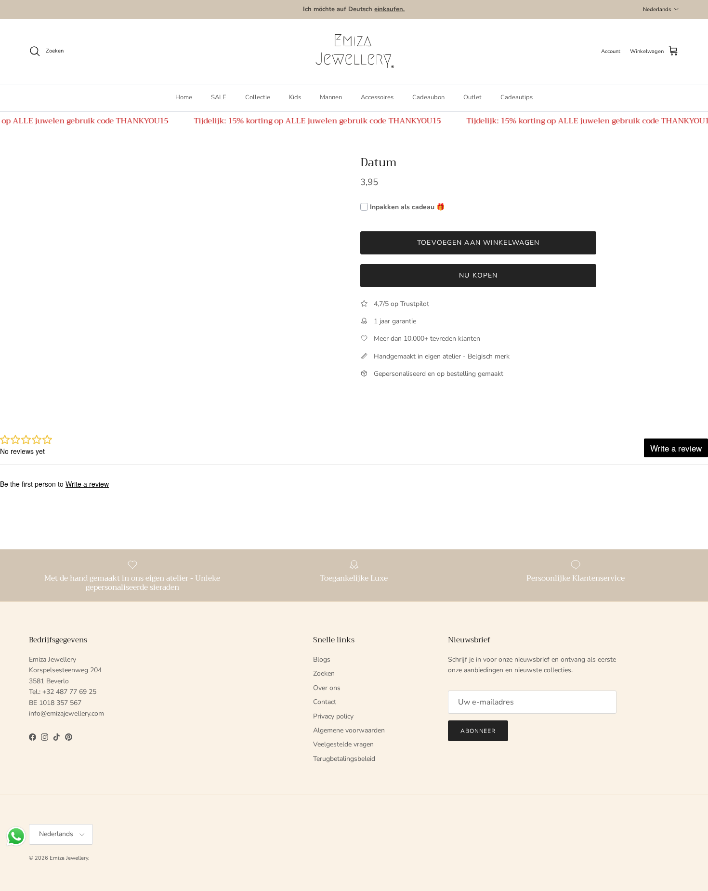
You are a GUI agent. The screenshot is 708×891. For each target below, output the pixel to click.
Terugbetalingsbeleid (344, 758)
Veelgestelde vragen (343, 744)
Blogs (321, 659)
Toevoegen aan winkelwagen (478, 242)
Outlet (472, 97)
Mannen (331, 97)
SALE (218, 97)
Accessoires (377, 97)
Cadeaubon (428, 97)
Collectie (257, 97)
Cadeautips (516, 97)
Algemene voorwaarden (349, 730)
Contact (324, 701)
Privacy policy (333, 716)
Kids (295, 97)
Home (183, 97)
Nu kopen (478, 275)
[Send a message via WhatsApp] (16, 836)
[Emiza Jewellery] (354, 51)
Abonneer (478, 731)
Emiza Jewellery (69, 858)
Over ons (327, 687)
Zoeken (324, 673)
